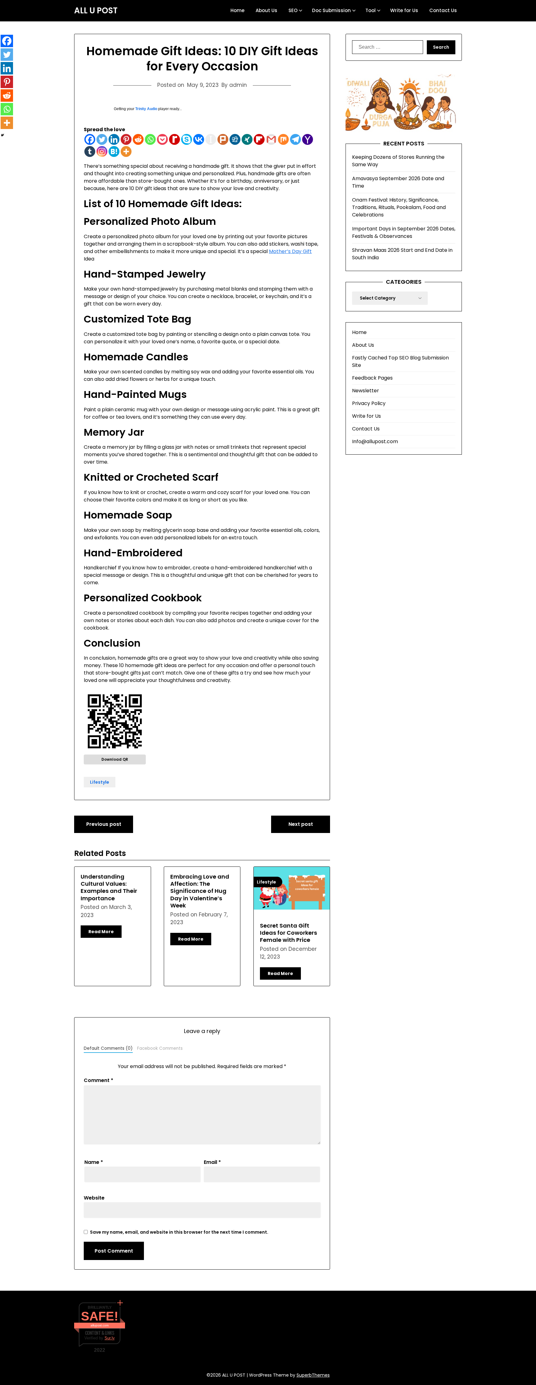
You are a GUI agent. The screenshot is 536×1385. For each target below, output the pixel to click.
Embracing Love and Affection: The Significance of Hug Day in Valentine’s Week (199, 891)
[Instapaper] (210, 139)
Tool (370, 10)
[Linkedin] (114, 139)
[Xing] (247, 139)
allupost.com (100, 1325)
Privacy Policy (369, 403)
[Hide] (2, 135)
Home (237, 10)
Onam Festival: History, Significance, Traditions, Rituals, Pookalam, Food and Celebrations (399, 207)
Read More (101, 932)
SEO (292, 10)
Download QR (114, 759)
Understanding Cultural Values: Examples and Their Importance (109, 887)
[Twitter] (101, 139)
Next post (300, 824)
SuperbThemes (313, 1375)
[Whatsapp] (150, 139)
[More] (126, 151)
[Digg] (235, 139)
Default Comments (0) (108, 1048)
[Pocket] (162, 139)
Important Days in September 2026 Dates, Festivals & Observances (403, 232)
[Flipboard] (259, 139)
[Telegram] (295, 139)
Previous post (103, 824)
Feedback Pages (372, 377)
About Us (266, 10)
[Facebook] (89, 139)
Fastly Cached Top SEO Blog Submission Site (400, 361)
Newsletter (365, 390)
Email (212, 1162)
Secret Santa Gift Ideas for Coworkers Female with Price (288, 933)
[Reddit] (138, 139)
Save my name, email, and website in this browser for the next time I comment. (179, 1232)
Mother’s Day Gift (290, 251)
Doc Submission (331, 10)
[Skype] (186, 139)
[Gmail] (271, 139)
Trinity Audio (146, 109)
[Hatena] (114, 151)
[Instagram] (101, 151)
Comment (98, 1080)
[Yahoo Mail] (307, 139)
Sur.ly (110, 1338)
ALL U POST (96, 11)
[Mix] (283, 139)
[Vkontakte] (198, 139)
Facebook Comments (160, 1048)
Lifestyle (99, 782)
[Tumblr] (89, 151)
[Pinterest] (126, 139)
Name (93, 1162)
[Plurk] (222, 139)
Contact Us (443, 10)
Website (94, 1197)
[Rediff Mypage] (174, 139)
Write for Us (404, 10)
